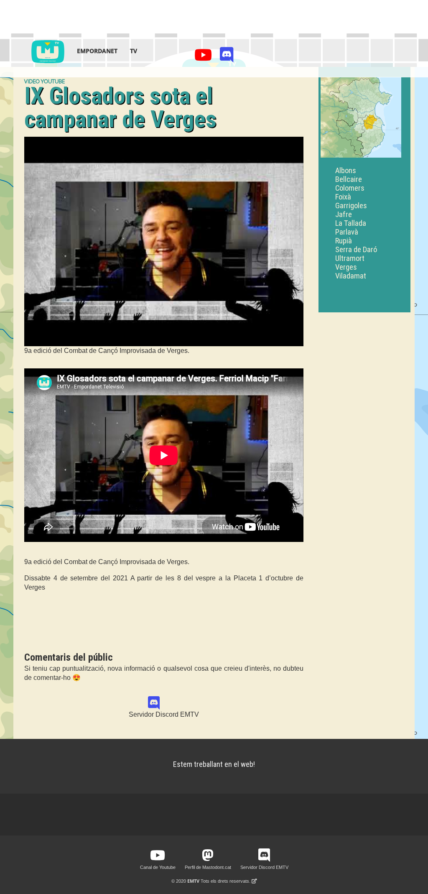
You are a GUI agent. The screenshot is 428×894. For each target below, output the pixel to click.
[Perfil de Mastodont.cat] (208, 855)
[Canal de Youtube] (204, 57)
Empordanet (97, 51)
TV (133, 51)
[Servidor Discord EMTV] (227, 57)
